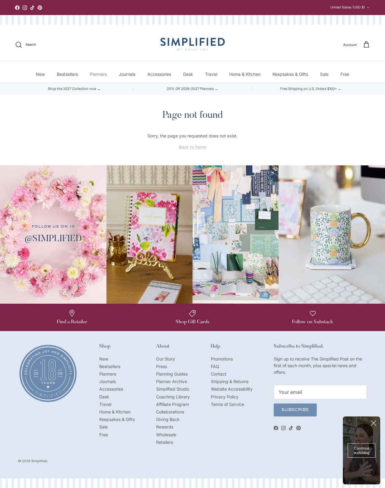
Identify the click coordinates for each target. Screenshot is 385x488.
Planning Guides (172, 373)
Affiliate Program (172, 404)
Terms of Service (227, 404)
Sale (324, 74)
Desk (188, 74)
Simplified (39, 461)
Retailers (164, 442)
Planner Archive (171, 381)
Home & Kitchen (244, 74)
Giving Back (168, 419)
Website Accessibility (232, 388)
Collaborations (170, 411)
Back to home (192, 146)
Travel (211, 74)
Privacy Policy (225, 396)
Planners (98, 74)
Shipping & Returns (229, 381)
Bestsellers (67, 74)
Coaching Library (173, 396)
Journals (127, 74)
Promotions (222, 358)
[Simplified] (192, 44)
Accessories (159, 74)
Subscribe (295, 410)
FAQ (215, 366)
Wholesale (166, 434)
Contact (218, 373)
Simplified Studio (172, 388)
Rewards (164, 426)
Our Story (165, 358)
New (40, 74)
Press (161, 366)
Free (344, 74)
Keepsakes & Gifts (290, 74)
